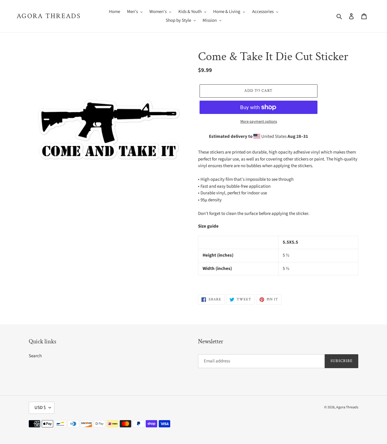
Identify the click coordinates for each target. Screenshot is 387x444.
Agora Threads (49, 16)
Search (35, 356)
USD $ (40, 407)
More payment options (258, 121)
